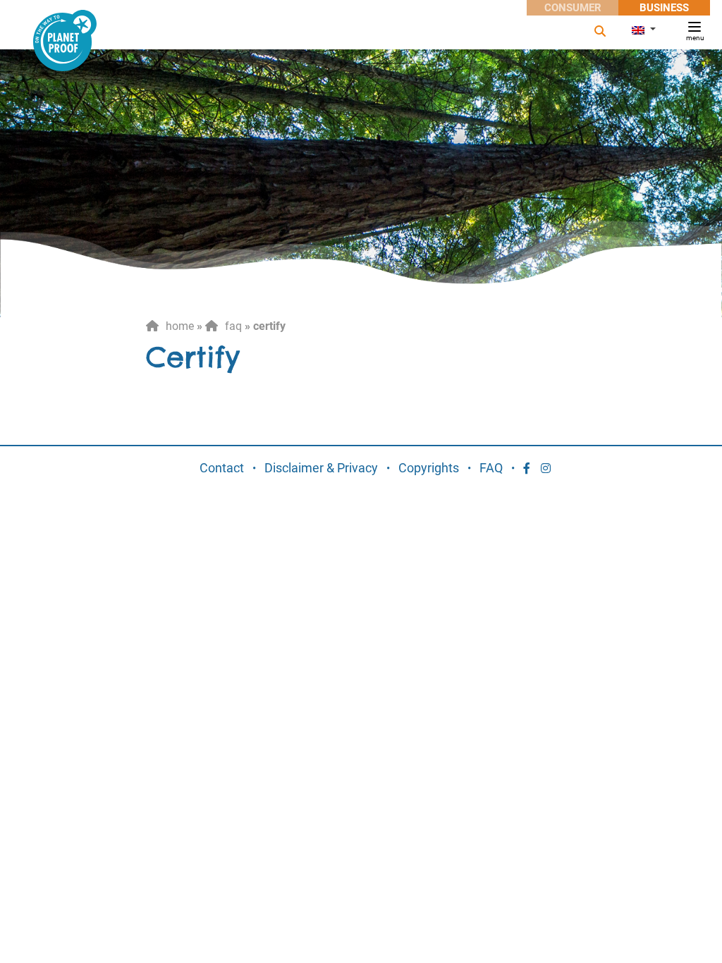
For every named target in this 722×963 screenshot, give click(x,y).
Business (664, 7)
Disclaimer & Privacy (321, 467)
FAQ (233, 326)
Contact (222, 467)
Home (180, 326)
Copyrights (428, 467)
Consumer (572, 7)
